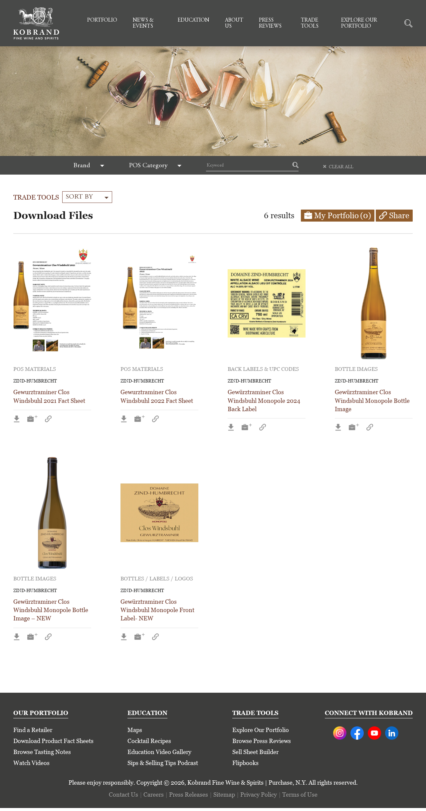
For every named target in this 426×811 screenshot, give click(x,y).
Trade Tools (310, 23)
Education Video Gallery (159, 751)
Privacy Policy (258, 794)
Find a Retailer (32, 729)
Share (399, 215)
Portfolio (102, 20)
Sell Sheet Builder (255, 751)
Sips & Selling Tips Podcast (162, 762)
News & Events (143, 23)
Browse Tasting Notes (42, 751)
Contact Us (123, 794)
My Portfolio (342, 215)
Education (193, 20)
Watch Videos (31, 762)
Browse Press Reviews (261, 740)
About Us (234, 23)
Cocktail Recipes (149, 740)
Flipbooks (245, 762)
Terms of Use (300, 794)
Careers (153, 794)
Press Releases (188, 794)
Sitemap (224, 794)
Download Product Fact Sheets (53, 740)
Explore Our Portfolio (359, 23)
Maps (134, 729)
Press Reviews (270, 23)
